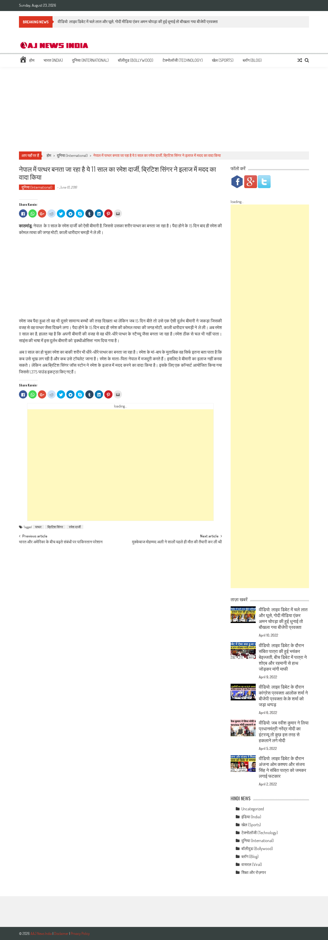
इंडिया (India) (251, 816)
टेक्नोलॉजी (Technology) (182, 60)
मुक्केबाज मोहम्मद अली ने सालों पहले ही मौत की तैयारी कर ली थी (177, 542)
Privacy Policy (80, 933)
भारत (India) (53, 60)
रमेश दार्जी (75, 527)
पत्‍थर (38, 527)
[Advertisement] (164, 109)
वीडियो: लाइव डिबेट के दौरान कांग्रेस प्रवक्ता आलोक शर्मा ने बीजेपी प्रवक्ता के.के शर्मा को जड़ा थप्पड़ (283, 695)
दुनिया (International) (90, 60)
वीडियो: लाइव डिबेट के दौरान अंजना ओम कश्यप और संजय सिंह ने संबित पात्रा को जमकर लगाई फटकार (282, 767)
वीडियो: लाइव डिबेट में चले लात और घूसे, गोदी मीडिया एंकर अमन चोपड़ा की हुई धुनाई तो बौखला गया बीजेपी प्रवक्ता (138, 21)
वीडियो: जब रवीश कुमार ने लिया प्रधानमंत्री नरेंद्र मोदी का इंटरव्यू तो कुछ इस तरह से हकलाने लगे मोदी (284, 731)
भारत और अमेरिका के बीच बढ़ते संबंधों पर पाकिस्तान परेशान (60, 542)
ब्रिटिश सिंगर (55, 527)
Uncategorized (252, 808)
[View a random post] (300, 60)
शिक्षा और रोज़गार (253, 872)
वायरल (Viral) (251, 864)
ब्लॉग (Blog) (252, 60)
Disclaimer (61, 933)
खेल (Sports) (222, 60)
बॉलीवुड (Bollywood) (135, 60)
